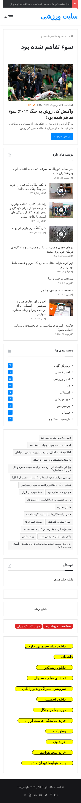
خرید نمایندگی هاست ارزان (45, 720)
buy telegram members (58, 626)
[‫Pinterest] (40, 795)
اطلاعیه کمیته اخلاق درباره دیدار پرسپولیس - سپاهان (43, 452)
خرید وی (59, 742)
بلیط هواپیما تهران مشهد (47, 763)
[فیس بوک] (51, 795)
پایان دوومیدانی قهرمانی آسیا (55, 536)
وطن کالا (59, 731)
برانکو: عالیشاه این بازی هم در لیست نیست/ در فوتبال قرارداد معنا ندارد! (42, 469)
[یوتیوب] (30, 795)
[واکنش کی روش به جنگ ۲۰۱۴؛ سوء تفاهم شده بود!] (40, 82)
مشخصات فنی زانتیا (60, 278)
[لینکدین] (35, 795)
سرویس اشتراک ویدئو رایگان (44, 689)
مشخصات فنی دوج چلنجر (57, 290)
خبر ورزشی (62, 399)
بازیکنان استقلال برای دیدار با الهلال (52, 459)
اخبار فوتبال (62, 372)
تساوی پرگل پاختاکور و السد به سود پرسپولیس (46, 484)
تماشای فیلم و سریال (50, 678)
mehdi (67, 105)
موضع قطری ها (33, 521)
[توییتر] (45, 795)
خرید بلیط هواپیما (53, 752)
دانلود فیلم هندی (63, 579)
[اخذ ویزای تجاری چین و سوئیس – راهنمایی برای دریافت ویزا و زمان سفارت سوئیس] (61, 307)
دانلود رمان (40, 609)
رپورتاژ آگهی (62, 365)
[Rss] (25, 795)
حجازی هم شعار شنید (59, 492)
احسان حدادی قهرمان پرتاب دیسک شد (50, 445)
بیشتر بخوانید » (62, 136)
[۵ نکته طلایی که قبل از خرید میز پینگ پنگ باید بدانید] (61, 191)
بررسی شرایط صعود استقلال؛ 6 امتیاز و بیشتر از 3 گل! (41, 477)
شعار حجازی (64, 507)
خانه (68, 36)
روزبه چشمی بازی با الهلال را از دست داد (49, 499)
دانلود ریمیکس (54, 667)
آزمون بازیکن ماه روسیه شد (56, 437)
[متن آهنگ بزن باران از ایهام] (61, 234)
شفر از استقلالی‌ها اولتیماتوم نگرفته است (48, 514)
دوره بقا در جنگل (53, 710)
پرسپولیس (63, 406)
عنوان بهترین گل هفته (59, 521)
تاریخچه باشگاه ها (59, 419)
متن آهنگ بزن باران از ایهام (29, 228)
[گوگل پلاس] (56, 795)
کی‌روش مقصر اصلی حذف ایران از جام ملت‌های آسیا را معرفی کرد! (41, 545)
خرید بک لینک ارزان (28, 626)
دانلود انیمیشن (55, 699)
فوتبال (66, 412)
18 (68, 385)
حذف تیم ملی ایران (31, 492)
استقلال (65, 392)
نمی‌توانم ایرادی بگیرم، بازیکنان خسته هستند (47, 529)
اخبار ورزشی (61, 379)
